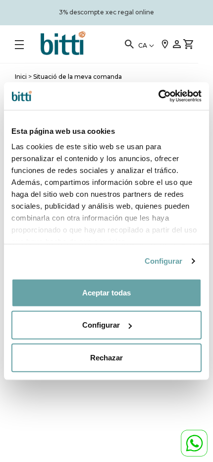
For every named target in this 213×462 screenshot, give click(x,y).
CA (142, 45)
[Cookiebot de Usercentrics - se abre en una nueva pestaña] (158, 96)
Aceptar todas (106, 292)
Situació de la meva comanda (77, 76)
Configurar (164, 261)
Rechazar (106, 357)
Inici (21, 76)
